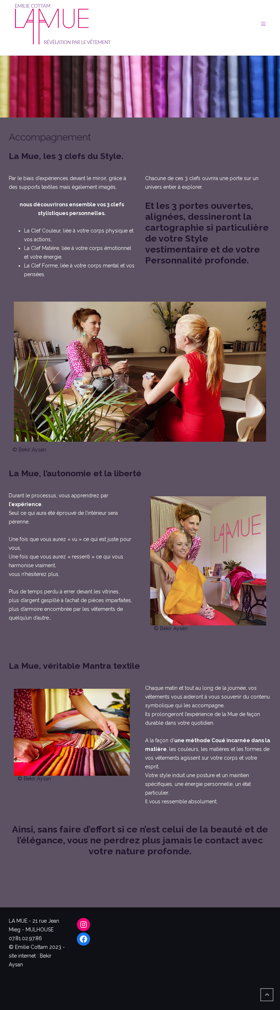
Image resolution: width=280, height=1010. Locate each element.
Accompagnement (50, 137)
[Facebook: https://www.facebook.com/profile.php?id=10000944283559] (83, 939)
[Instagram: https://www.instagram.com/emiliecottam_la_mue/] (83, 924)
